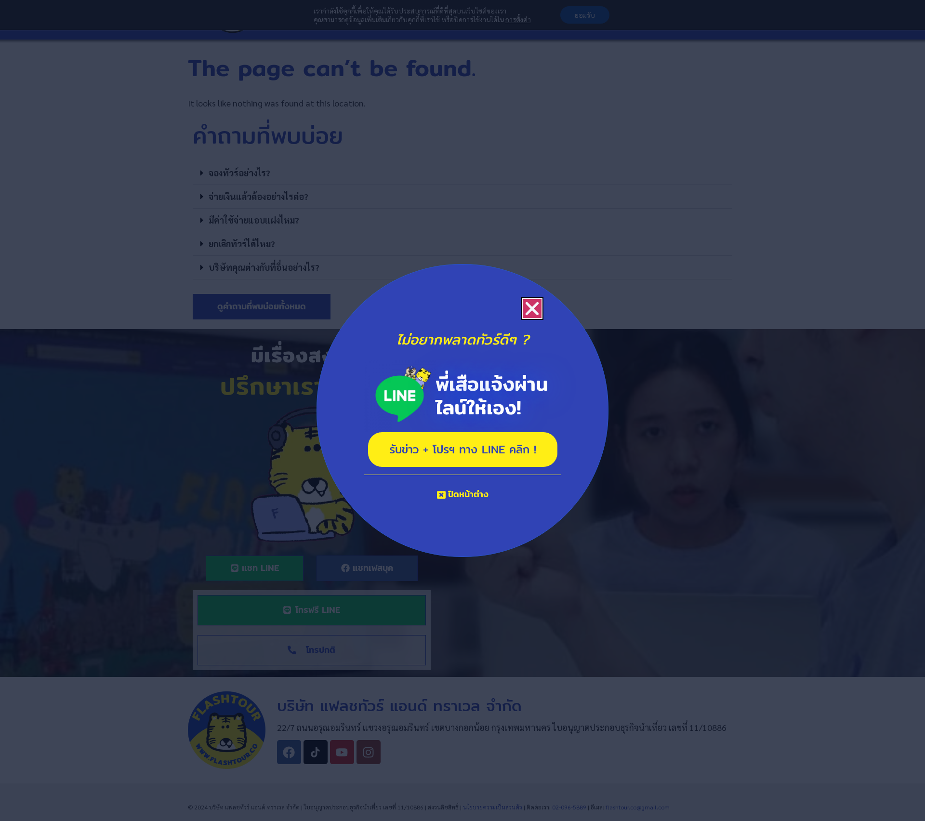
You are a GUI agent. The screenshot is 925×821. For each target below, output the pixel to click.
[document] (462, 410)
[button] (532, 308)
